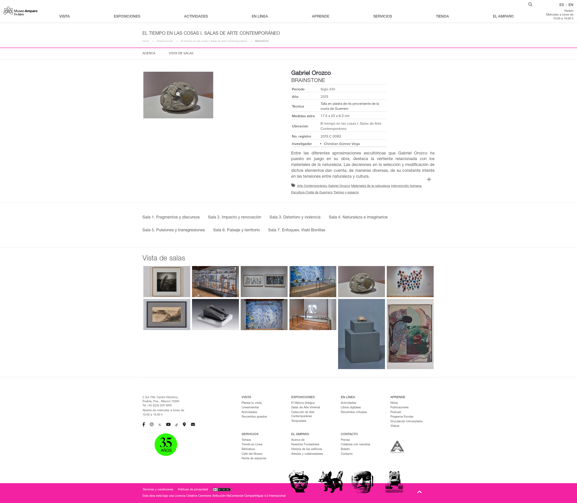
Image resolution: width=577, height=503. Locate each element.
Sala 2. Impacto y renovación (234, 218)
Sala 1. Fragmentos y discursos (171, 218)
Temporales (298, 421)
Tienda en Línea (252, 444)
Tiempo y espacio (346, 192)
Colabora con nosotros (355, 444)
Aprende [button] (320, 17)
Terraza (246, 440)
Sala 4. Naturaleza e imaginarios (358, 218)
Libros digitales (351, 407)
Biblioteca (248, 449)
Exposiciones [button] (127, 17)
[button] (530, 4)
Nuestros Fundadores (305, 444)
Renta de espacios (254, 458)
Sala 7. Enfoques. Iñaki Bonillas (296, 230)
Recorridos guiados (254, 417)
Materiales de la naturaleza (370, 186)
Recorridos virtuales (354, 412)
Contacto (347, 454)
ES (561, 5)
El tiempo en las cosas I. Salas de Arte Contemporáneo (214, 41)
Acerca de (298, 440)
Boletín (345, 449)
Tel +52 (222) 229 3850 (157, 405)
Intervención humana (406, 186)
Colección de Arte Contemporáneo (302, 414)
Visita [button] (64, 17)
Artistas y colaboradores (307, 454)
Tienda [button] (442, 17)
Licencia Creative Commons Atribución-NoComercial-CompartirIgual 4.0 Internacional (230, 496)
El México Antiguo (303, 403)
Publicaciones (399, 407)
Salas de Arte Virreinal (305, 407)
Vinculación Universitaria (406, 421)
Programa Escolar (401, 417)
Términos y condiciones (157, 489)
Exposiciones (165, 41)
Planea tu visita (252, 403)
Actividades (249, 412)
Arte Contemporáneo (312, 186)
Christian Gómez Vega (342, 144)
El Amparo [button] (503, 17)
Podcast (395, 412)
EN (570, 5)
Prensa (345, 440)
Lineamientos (250, 407)
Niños (394, 403)
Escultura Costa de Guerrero (311, 192)
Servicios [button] (382, 17)
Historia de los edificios (306, 449)
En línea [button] (260, 17)
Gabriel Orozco (311, 73)
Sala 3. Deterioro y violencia (295, 218)
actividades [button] (196, 17)
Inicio (145, 41)
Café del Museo (252, 454)
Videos (394, 426)
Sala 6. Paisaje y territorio (236, 230)
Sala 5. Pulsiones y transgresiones (173, 230)
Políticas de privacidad (193, 489)
